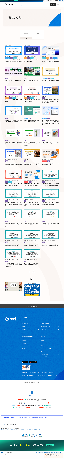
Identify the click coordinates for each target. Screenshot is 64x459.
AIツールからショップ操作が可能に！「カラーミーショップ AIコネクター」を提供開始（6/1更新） (13, 61)
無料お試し (53, 4)
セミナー (26, 36)
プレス (26, 38)
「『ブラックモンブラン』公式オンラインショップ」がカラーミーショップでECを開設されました (50, 144)
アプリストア (38, 38)
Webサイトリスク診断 (28, 429)
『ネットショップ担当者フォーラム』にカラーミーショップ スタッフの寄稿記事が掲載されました (13, 204)
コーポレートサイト (29, 412)
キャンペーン (38, 33)
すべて (32, 31)
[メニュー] (58, 4)
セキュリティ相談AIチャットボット (36, 429)
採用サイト (36, 412)
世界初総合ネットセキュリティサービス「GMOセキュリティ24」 (9, 429)
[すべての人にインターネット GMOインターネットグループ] (55, 1)
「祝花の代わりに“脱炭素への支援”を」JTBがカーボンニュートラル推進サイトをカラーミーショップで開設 (50, 101)
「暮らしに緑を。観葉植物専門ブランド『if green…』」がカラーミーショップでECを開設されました (32, 144)
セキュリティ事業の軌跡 (45, 430)
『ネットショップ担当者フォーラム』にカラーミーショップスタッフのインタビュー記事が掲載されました (13, 264)
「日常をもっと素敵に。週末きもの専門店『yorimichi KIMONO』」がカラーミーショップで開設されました (13, 164)
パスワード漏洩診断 (21, 429)
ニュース (38, 36)
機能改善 (26, 33)
